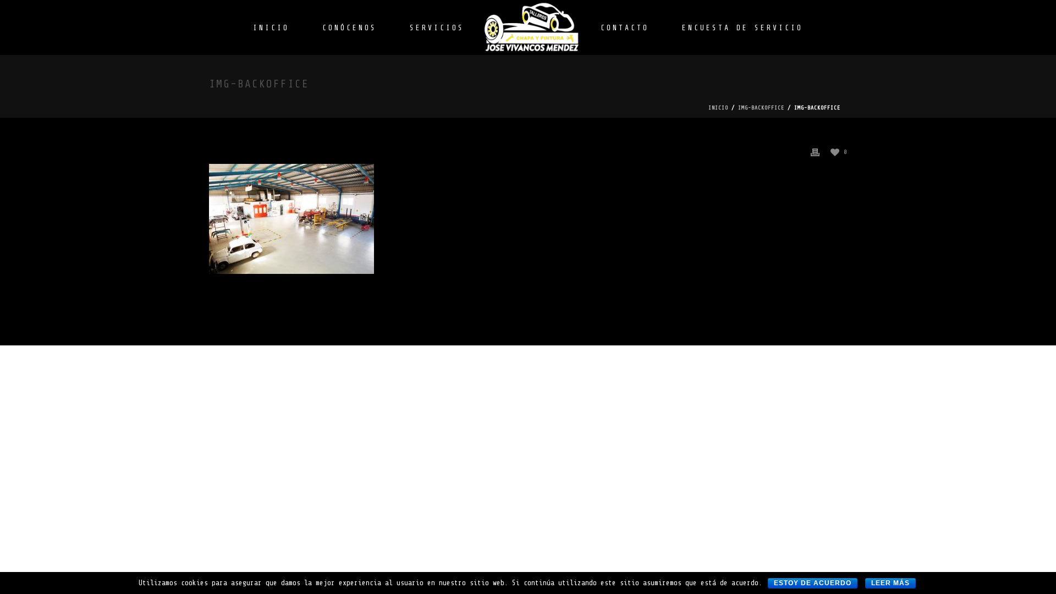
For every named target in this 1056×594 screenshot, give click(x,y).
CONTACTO (625, 28)
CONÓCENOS (349, 28)
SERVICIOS (437, 28)
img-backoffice (761, 108)
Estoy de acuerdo (812, 583)
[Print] (815, 151)
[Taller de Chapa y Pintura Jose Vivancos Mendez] (533, 27)
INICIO (271, 28)
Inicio (718, 108)
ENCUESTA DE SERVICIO (742, 28)
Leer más (890, 583)
